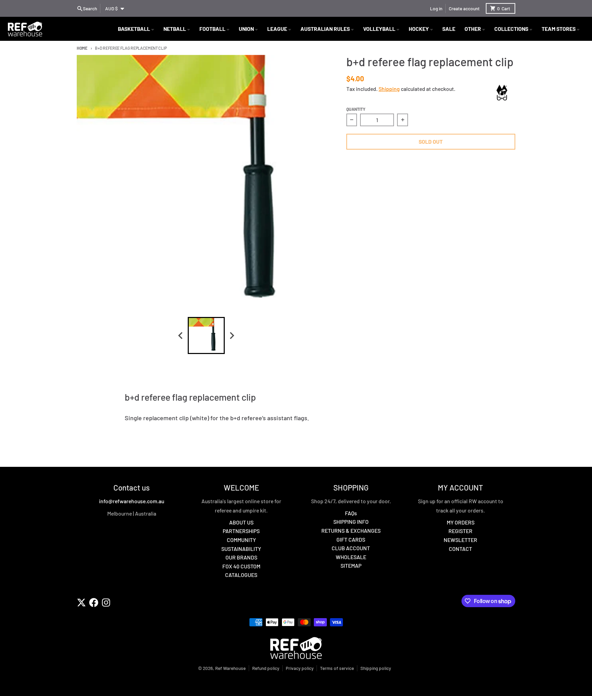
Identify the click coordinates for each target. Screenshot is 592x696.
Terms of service (337, 668)
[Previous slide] (180, 335)
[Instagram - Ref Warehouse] (106, 602)
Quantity (356, 109)
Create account (464, 8)
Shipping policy (375, 668)
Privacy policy (299, 668)
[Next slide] (231, 335)
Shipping (389, 88)
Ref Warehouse (230, 668)
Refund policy (265, 668)
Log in (436, 8)
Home (82, 48)
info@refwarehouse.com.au (131, 501)
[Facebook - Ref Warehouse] (93, 602)
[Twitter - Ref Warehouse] (81, 602)
